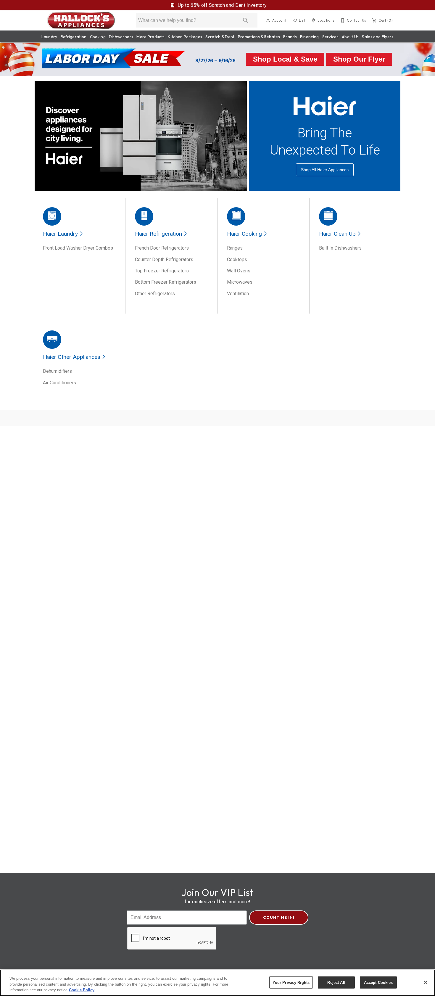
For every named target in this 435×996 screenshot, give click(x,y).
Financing (309, 36)
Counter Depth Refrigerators (164, 259)
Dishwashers (121, 36)
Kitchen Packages (185, 36)
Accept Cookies (378, 982)
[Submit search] (245, 20)
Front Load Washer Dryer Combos (78, 248)
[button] (268, 20)
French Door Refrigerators (162, 248)
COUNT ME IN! (278, 917)
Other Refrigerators (155, 293)
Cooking (98, 36)
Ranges (235, 248)
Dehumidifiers (57, 371)
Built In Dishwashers (340, 248)
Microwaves (239, 282)
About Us (350, 36)
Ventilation (238, 293)
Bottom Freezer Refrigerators (165, 282)
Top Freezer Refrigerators (162, 271)
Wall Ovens (238, 271)
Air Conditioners (59, 382)
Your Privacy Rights (291, 982)
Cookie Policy (81, 990)
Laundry (49, 36)
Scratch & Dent (219, 36)
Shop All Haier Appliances (325, 169)
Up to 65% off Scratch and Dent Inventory (222, 5)
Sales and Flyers (377, 36)
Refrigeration (74, 36)
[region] (217, 983)
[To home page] (80, 20)
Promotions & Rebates (259, 36)
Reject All (336, 982)
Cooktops (237, 259)
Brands (290, 36)
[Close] (425, 982)
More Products (150, 36)
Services (330, 36)
